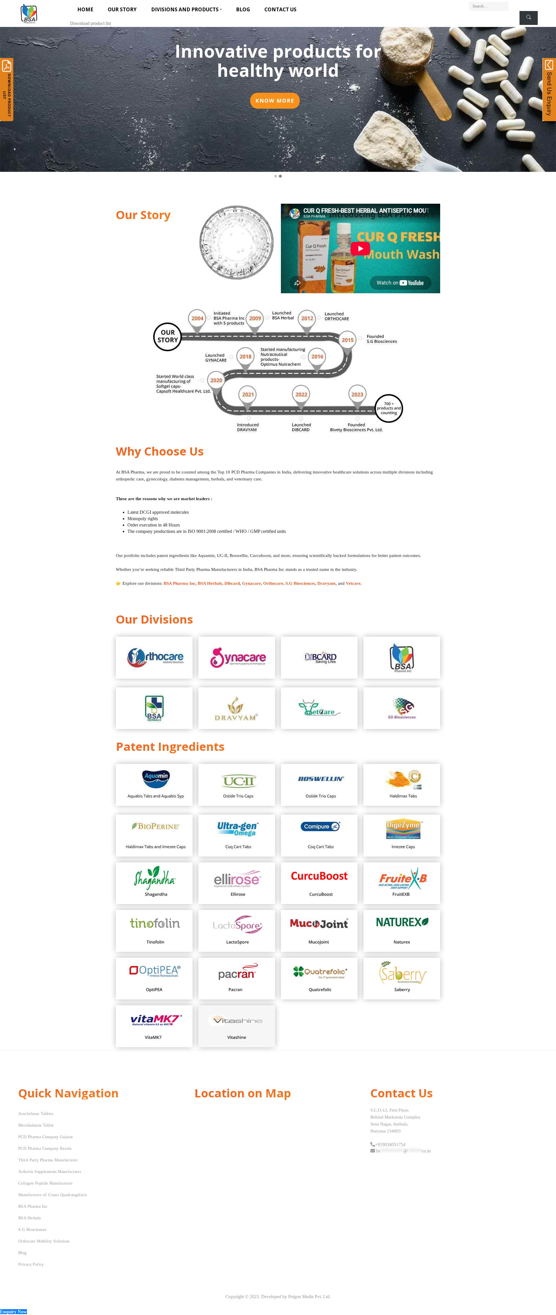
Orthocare (273, 583)
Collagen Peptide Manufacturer (45, 1183)
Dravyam (326, 583)
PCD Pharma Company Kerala (45, 1148)
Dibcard (232, 583)
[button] (275, 176)
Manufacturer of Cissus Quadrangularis (52, 1195)
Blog (243, 9)
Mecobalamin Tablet (36, 1125)
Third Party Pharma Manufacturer (48, 1160)
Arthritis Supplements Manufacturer (49, 1172)
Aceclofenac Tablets (35, 1114)
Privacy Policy (31, 1264)
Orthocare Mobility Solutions (44, 1241)
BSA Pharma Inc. (33, 1206)
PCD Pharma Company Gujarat (45, 1137)
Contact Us (280, 9)
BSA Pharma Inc (179, 583)
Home (85, 9)
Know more (275, 100)
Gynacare (251, 583)
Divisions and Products (185, 9)
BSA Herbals (210, 583)
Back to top (545, 1299)
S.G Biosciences (300, 583)
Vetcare (353, 583)
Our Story (122, 9)
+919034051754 (390, 1144)
